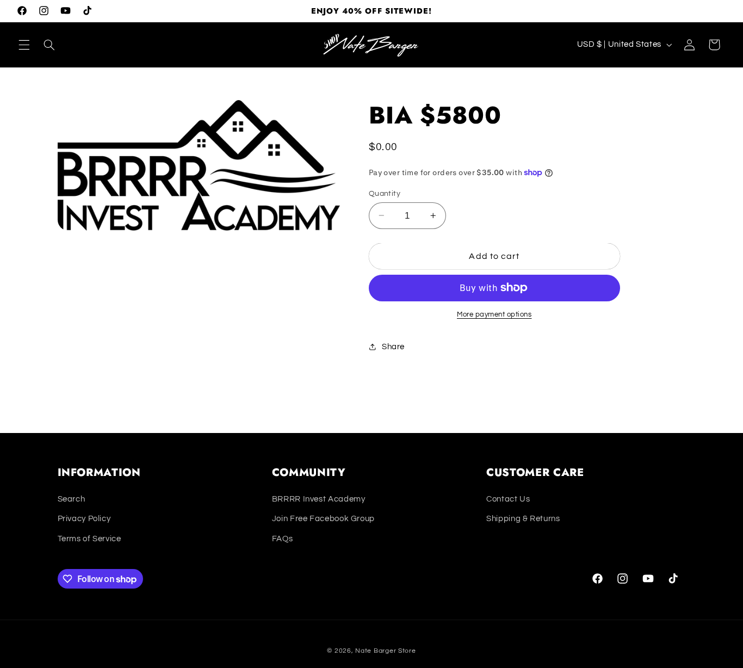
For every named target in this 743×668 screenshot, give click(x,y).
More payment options (494, 314)
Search (71, 499)
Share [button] (393, 347)
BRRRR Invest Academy (319, 499)
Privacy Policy (84, 519)
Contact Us (508, 499)
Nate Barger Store (385, 651)
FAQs (282, 539)
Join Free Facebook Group (323, 519)
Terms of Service (89, 539)
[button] (23, 44)
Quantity (384, 193)
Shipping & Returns (523, 519)
